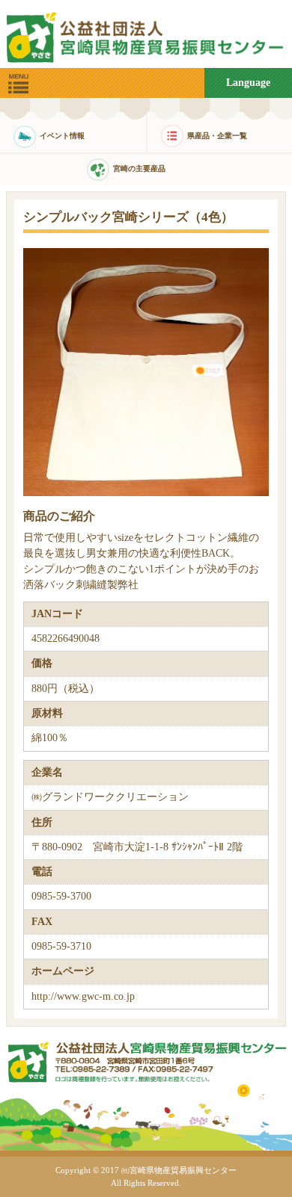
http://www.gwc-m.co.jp (83, 996)
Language (248, 82)
